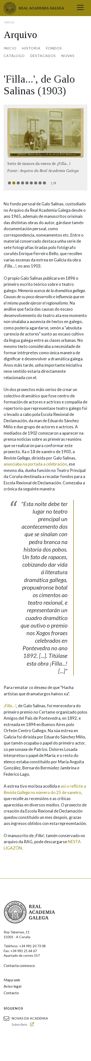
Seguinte (77, 133)
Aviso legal (12, 986)
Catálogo (14, 56)
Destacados (43, 56)
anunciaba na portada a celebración (35, 464)
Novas (67, 56)
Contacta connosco (19, 965)
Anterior (14, 133)
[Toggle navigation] (80, 8)
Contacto (11, 993)
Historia (31, 48)
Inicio (10, 48)
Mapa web (12, 980)
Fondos (54, 48)
